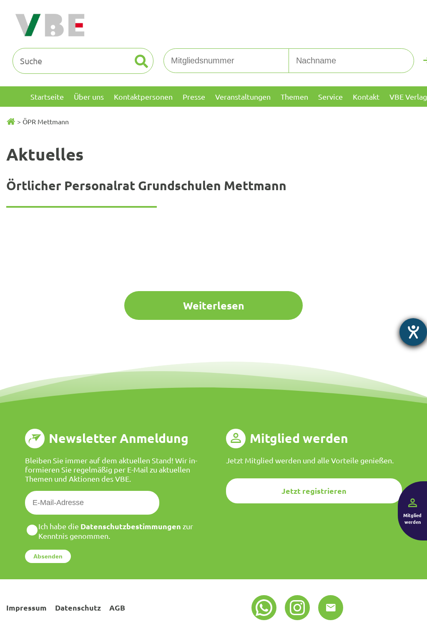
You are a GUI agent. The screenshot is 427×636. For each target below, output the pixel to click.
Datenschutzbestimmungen (130, 526)
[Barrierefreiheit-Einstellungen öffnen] (413, 332)
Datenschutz (78, 607)
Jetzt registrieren (314, 490)
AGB (117, 607)
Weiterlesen (213, 305)
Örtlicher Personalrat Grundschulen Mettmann (146, 185)
